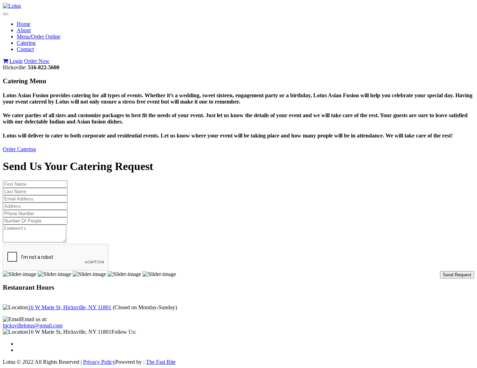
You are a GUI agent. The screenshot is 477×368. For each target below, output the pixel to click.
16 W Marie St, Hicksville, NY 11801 (69, 307)
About (24, 30)
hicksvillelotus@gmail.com (33, 325)
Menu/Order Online (38, 37)
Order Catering (19, 149)
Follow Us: (123, 332)
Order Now (37, 61)
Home (23, 24)
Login (16, 61)
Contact (25, 49)
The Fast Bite (161, 362)
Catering (26, 43)
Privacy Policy (99, 362)
